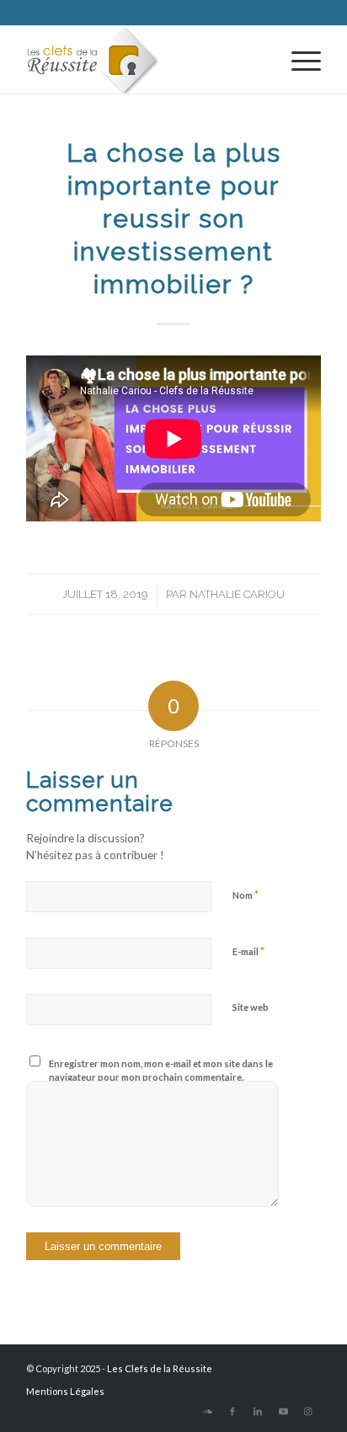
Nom (245, 894)
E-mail (248, 951)
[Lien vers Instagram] (308, 1411)
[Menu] (298, 60)
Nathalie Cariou (237, 594)
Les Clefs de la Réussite (159, 1368)
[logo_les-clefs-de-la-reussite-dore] (144, 60)
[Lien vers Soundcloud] (207, 1411)
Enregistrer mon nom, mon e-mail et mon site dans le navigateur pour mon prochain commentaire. (161, 1070)
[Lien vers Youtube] (283, 1411)
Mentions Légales (65, 1391)
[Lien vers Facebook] (232, 1411)
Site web (250, 1007)
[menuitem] (298, 60)
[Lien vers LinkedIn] (257, 1411)
